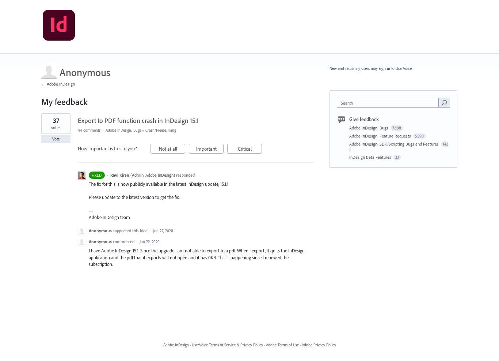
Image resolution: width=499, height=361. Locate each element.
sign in (384, 68)
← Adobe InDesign (58, 84)
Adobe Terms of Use (282, 344)
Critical (250, 150)
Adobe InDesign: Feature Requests (380, 136)
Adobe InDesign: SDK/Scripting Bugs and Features (394, 144)
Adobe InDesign (176, 344)
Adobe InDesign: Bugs (123, 130)
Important (210, 150)
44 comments (89, 130)
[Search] (444, 102)
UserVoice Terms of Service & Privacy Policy (227, 344)
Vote (56, 139)
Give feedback (364, 119)
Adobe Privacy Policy (319, 344)
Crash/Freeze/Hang (160, 130)
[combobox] (389, 102)
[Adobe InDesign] (58, 26)
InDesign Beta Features (370, 157)
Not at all (172, 150)
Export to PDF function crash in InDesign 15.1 (138, 120)
